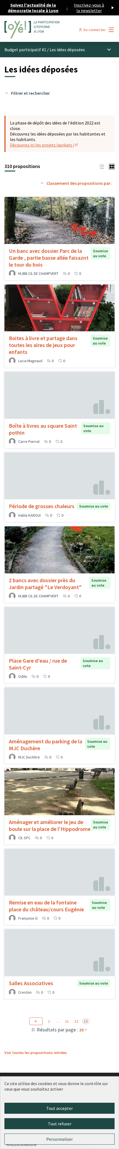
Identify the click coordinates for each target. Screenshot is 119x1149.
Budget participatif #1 (25, 49)
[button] (102, 166)
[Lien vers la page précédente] (36, 1021)
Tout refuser (59, 1123)
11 (67, 1021)
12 (76, 1021)
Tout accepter (59, 1108)
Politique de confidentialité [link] (21, 1145)
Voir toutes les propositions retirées (35, 1052)
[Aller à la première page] (45, 30)
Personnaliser (59, 1139)
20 (81, 1030)
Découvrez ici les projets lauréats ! (44, 145)
